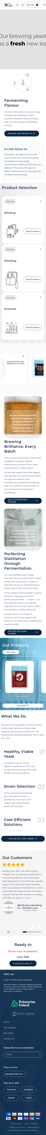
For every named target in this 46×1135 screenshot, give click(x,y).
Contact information (17, 1127)
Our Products (10, 1027)
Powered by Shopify (29, 1130)
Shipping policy (33, 1127)
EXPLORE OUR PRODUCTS (20, 133)
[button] (41, 5)
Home (6, 1022)
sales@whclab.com (14, 1074)
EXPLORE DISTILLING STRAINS (17, 632)
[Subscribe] (39, 1054)
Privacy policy (16, 1124)
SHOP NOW (21, 706)
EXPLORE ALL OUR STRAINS (21, 838)
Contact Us (9, 1039)
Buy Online (8, 1033)
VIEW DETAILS (22, 696)
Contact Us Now (21, 963)
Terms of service (30, 1124)
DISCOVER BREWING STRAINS (17, 500)
